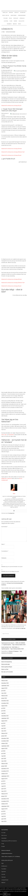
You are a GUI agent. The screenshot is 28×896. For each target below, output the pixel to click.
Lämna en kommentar (10, 31)
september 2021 (5, 718)
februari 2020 (4, 763)
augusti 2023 (4, 688)
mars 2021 (3, 730)
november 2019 (5, 771)
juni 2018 (3, 813)
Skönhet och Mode (14, 5)
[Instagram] (14, 510)
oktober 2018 (4, 803)
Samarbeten (3, 838)
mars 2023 (3, 693)
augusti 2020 (4, 748)
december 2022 (5, 700)
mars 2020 (3, 761)
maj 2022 (3, 713)
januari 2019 (4, 796)
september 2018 (5, 806)
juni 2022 (3, 710)
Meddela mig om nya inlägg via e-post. (10, 571)
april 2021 (3, 728)
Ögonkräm (3, 871)
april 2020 (3, 758)
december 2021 (5, 715)
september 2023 (5, 685)
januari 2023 (4, 698)
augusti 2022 (4, 705)
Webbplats (3, 558)
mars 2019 (3, 791)
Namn (3, 544)
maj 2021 (3, 725)
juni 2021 (3, 723)
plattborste (3, 478)
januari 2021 (4, 736)
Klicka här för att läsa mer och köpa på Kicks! (11, 148)
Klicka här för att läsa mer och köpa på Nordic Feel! (13, 152)
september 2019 (5, 776)
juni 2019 (3, 783)
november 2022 (5, 703)
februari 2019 (4, 793)
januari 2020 (4, 766)
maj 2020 (3, 756)
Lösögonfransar (4, 879)
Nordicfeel (11, 434)
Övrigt (2, 843)
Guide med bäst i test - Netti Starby (9, 647)
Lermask (3, 874)
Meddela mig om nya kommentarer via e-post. (12, 566)
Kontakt (3, 846)
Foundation (3, 868)
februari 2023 (4, 695)
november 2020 (5, 741)
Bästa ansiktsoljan (5, 664)
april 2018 (3, 818)
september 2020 (5, 746)
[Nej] (8, 894)
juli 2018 (3, 811)
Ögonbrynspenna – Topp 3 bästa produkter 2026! (14, 644)
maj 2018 (3, 816)
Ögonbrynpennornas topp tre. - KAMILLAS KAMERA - (13, 643)
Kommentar (4, 526)
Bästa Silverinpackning (6, 661)
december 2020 (5, 738)
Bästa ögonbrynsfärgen (6, 666)
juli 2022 (3, 708)
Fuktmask (3, 877)
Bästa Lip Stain (4, 669)
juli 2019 (3, 781)
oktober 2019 (4, 773)
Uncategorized (11, 513)
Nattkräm (3, 882)
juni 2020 (3, 753)
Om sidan (3, 832)
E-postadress (4, 551)
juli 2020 (3, 751)
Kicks (2, 434)
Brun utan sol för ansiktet (7, 671)
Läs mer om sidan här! (20, 628)
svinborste (9, 478)
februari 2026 (4, 680)
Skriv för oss (4, 835)
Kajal (2, 863)
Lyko (5, 434)
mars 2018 (3, 821)
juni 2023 (3, 690)
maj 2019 (3, 786)
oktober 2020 (4, 743)
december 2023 (5, 683)
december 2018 (5, 798)
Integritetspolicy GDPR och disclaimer (9, 840)
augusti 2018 (4, 808)
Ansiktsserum (4, 866)
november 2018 (5, 801)
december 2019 (5, 768)
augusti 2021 (4, 720)
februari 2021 (4, 733)
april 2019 (3, 788)
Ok (5, 894)
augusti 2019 (4, 778)
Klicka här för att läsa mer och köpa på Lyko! (11, 105)
